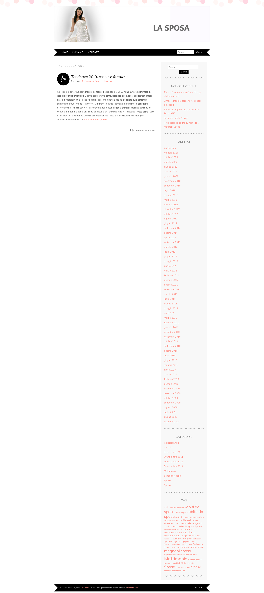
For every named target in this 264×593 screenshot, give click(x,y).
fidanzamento (170, 544)
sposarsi (180, 567)
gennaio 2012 (171, 280)
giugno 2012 (170, 256)
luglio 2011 (170, 299)
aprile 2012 (170, 266)
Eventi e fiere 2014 (173, 466)
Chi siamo (77, 52)
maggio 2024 (171, 152)
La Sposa (85, 587)
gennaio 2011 (171, 327)
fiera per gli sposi (184, 544)
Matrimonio (88, 81)
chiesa (191, 532)
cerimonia (189, 529)
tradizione (181, 570)
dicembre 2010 (172, 332)
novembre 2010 (172, 336)
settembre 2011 (172, 289)
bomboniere (169, 529)
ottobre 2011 (171, 284)
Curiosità (168, 447)
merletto (191, 560)
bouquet (179, 529)
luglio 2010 (170, 355)
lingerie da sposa (172, 547)
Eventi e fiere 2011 (173, 457)
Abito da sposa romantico (187, 517)
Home (65, 52)
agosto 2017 (171, 218)
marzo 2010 (170, 374)
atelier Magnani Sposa (190, 526)
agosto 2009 (171, 407)
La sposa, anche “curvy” (176, 118)
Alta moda (169, 523)
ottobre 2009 (171, 398)
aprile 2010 (170, 369)
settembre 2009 (172, 402)
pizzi (175, 563)
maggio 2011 (171, 308)
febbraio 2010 (171, 379)
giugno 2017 (170, 223)
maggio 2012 (171, 261)
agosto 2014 (171, 232)
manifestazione (184, 554)
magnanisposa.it (170, 555)
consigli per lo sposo (187, 541)
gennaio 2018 (171, 204)
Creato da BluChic (199, 587)
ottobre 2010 (171, 341)
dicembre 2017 (172, 209)
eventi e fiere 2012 (173, 461)
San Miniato (189, 563)
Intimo (200, 544)
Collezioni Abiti (171, 442)
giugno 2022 (170, 166)
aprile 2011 (170, 313)
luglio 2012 (170, 251)
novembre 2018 (172, 181)
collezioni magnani (183, 538)
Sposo (167, 485)
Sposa (167, 480)
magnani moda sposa (191, 547)
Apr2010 (63, 80)
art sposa (180, 523)
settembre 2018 (172, 185)
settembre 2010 (172, 346)
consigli (173, 541)
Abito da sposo (190, 520)
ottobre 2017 (171, 214)
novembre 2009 (172, 393)
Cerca (184, 72)
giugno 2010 (170, 360)
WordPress (132, 587)
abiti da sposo (181, 512)
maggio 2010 (171, 365)
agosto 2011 (171, 294)
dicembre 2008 (172, 421)
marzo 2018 (170, 200)
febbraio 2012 (171, 275)
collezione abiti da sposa (177, 535)
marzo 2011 (170, 317)
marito (195, 555)
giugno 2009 (170, 417)
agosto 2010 (171, 350)
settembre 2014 (172, 228)
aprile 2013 (170, 237)
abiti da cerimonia (178, 507)
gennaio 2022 (171, 176)
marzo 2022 (170, 171)
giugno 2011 (170, 303)
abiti (166, 507)
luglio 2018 (170, 190)
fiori (195, 544)
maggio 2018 (171, 195)
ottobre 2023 (171, 157)
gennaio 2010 (171, 384)
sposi (188, 567)
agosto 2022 (171, 162)
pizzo (180, 562)
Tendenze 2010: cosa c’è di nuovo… (101, 76)
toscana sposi (170, 570)
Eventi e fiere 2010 (173, 452)
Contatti (93, 52)
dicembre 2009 (172, 388)
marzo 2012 (170, 270)
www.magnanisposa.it (95, 119)
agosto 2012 (171, 247)
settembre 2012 (172, 242)
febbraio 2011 (171, 322)
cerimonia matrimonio (175, 532)
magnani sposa (177, 550)
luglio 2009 (170, 412)
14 (63, 77)
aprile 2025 (170, 148)
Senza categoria (103, 81)
